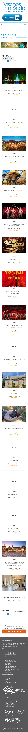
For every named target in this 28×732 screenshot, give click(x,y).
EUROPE (7, 678)
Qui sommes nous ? (10, 660)
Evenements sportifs (10, 661)
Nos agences (8, 664)
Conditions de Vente (8, 728)
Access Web (17, 726)
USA (6, 681)
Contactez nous (14, 631)
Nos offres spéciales (10, 666)
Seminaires (8, 663)
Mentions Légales (10, 667)
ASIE (6, 680)
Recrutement (8, 672)
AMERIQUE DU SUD (10, 683)
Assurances (8, 670)
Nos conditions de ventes (12, 669)
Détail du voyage (12, 69)
